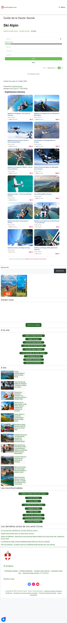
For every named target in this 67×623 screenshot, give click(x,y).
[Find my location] (61, 39)
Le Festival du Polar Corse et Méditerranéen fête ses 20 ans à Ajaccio (25, 541)
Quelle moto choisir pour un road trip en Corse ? (17, 533)
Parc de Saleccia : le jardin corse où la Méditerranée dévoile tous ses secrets (28, 544)
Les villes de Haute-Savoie (33, 346)
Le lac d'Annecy (33, 498)
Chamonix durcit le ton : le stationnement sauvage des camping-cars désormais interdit (20, 438)
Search (33, 58)
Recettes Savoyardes (33, 359)
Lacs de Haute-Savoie (33, 342)
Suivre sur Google (33, 325)
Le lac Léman (33, 501)
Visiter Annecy (33, 339)
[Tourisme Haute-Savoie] (9, 7)
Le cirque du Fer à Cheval (33, 505)
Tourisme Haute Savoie (30, 573)
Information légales (11, 571)
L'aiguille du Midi (33, 508)
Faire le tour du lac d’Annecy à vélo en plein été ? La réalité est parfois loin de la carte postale (20, 480)
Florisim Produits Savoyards (47, 593)
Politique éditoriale (25, 571)
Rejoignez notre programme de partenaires (35, 259)
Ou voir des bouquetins (33, 518)
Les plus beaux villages (33, 349)
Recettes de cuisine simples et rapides (26, 593)
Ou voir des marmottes (33, 515)
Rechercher (5, 267)
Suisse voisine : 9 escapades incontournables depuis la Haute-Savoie (19, 417)
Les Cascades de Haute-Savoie (33, 353)
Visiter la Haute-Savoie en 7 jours (33, 494)
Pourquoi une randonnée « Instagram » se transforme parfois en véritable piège (20, 395)
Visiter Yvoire (33, 512)
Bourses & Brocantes (33, 363)
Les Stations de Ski (33, 356)
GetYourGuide (17, 86)
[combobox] (33, 47)
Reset (33, 62)
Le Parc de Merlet (33, 521)
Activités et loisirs (24, 31)
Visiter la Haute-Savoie (33, 336)
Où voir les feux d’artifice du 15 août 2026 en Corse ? (19, 530)
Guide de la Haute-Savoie (10, 31)
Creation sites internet (42, 571)
